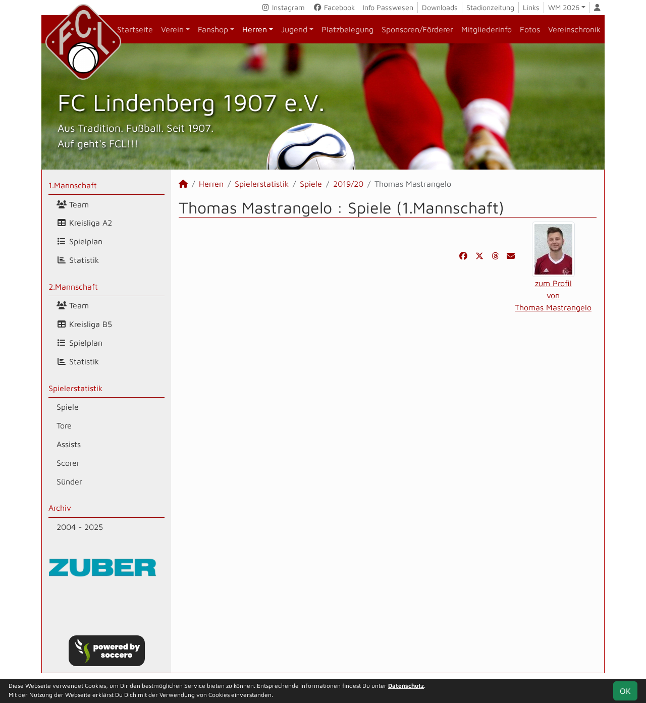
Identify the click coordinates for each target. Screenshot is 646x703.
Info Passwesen (388, 7)
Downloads (440, 7)
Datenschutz (406, 685)
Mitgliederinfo (486, 29)
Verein (172, 29)
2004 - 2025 (80, 526)
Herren (254, 29)
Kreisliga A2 (89, 222)
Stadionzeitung (490, 7)
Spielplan (84, 241)
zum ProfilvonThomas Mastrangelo (553, 295)
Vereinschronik (574, 29)
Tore (64, 425)
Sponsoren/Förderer (417, 29)
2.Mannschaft (73, 286)
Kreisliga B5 (89, 324)
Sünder (69, 481)
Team (78, 204)
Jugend (294, 29)
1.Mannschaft (72, 185)
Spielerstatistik (75, 388)
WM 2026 (563, 7)
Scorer (68, 462)
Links (531, 7)
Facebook (338, 7)
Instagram (287, 7)
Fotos (530, 29)
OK (625, 690)
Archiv (59, 507)
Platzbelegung (347, 29)
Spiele (68, 406)
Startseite (135, 29)
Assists (69, 444)
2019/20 (348, 183)
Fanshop (213, 29)
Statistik (83, 259)
